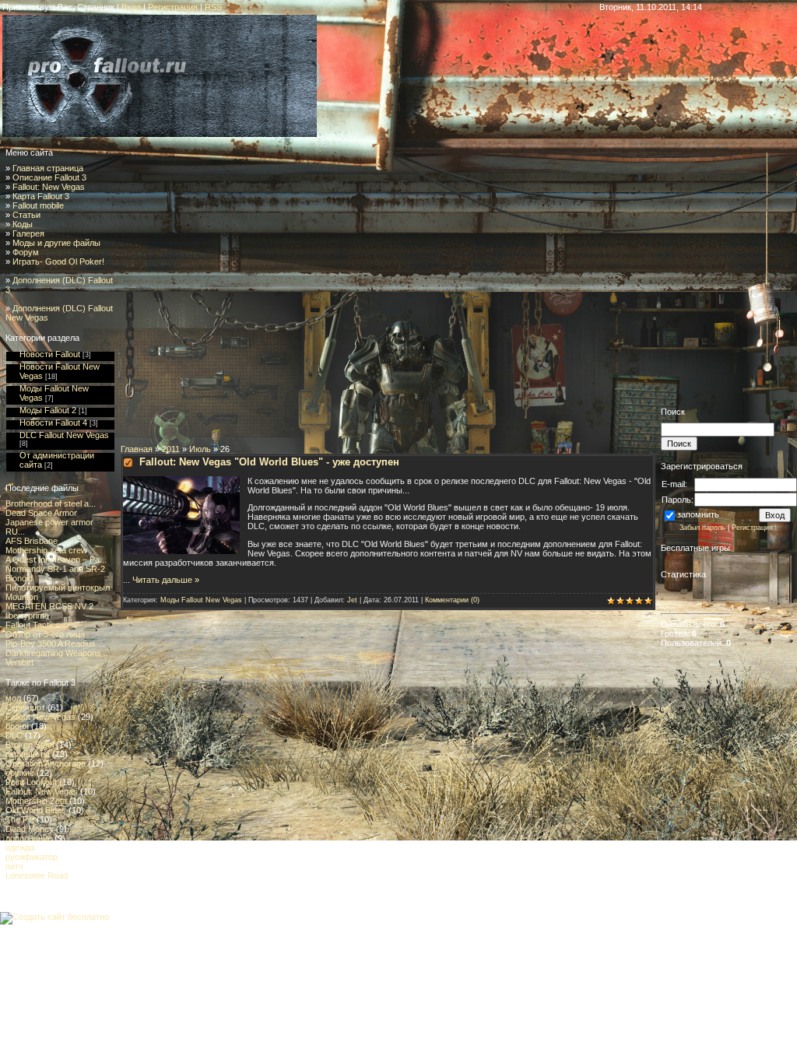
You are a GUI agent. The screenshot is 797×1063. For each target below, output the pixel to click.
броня (17, 726)
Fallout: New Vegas (48, 186)
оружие (19, 772)
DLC (14, 735)
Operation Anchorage (45, 763)
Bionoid (19, 578)
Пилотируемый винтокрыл (57, 587)
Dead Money (29, 828)
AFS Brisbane (31, 541)
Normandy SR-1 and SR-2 (55, 569)
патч (14, 866)
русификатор (31, 856)
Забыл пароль (702, 528)
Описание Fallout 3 (49, 177)
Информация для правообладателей (72, 929)
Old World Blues (35, 810)
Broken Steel (29, 744)
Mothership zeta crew (46, 550)
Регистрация (173, 7)
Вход (131, 7)
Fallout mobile (38, 205)
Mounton (21, 597)
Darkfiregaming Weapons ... (58, 653)
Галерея (28, 233)
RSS (213, 7)
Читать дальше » (165, 579)
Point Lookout (31, 782)
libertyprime (27, 615)
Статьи (26, 214)
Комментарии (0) (452, 600)
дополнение (28, 838)
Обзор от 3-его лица (45, 634)
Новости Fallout (49, 354)
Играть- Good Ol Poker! (58, 261)
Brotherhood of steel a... (50, 503)
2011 (171, 449)
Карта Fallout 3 (40, 196)
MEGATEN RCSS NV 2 (49, 606)
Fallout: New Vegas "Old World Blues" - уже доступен (269, 462)
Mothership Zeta (36, 800)
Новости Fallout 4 (53, 422)
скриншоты (27, 754)
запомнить (698, 514)
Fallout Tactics (32, 625)
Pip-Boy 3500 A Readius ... (55, 643)
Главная (137, 449)
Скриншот (25, 707)
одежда (19, 847)
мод (13, 698)
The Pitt (19, 819)
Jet (352, 600)
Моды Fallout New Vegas (201, 600)
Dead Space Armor (41, 512)
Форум (25, 252)
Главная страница (47, 168)
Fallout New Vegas (40, 716)
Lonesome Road (36, 875)
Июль (200, 449)
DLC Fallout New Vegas (64, 435)
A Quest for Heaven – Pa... (56, 559)
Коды (22, 224)
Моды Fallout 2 (47, 410)
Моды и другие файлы (56, 242)
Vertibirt (19, 662)
